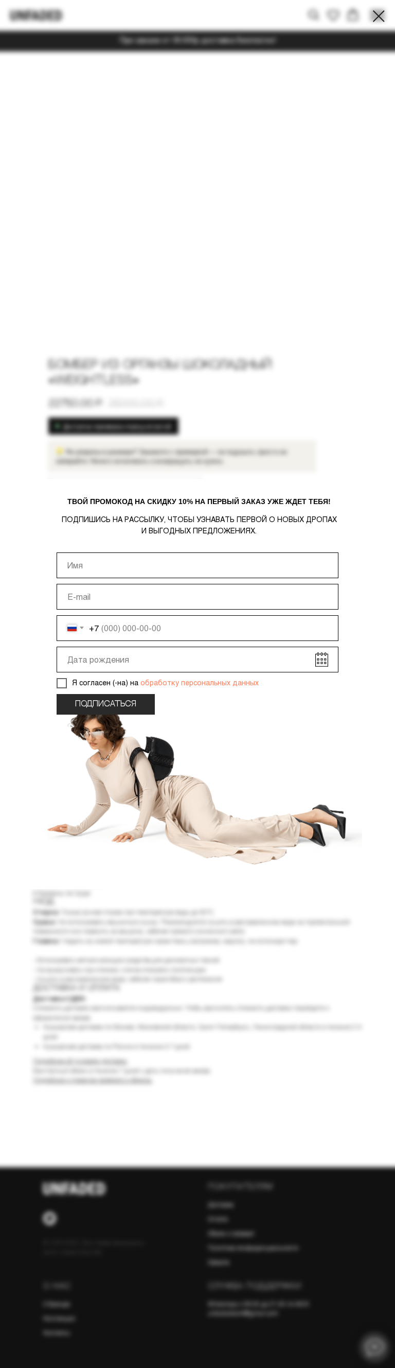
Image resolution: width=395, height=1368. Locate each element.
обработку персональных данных (198, 682)
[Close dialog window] (379, 16)
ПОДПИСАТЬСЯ (105, 704)
